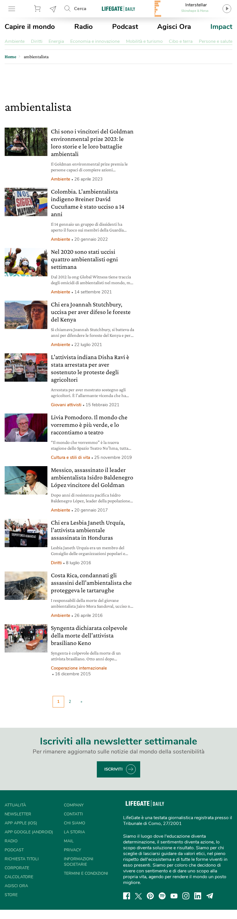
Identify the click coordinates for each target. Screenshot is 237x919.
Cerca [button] (80, 8)
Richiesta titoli (22, 859)
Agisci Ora (174, 26)
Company (74, 805)
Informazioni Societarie (78, 861)
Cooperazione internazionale (79, 668)
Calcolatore (19, 877)
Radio (83, 26)
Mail (69, 841)
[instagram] (185, 895)
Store (38, 8)
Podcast (125, 26)
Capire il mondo (30, 26)
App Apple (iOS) (21, 823)
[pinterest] (150, 895)
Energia (56, 41)
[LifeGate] (118, 8)
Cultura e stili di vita (70, 457)
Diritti (36, 41)
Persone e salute (215, 41)
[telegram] (209, 895)
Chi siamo (74, 823)
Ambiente (15, 41)
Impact (221, 26)
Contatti (73, 814)
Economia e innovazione (95, 41)
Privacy (72, 850)
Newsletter (53, 8)
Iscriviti (113, 769)
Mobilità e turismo (144, 41)
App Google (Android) (29, 832)
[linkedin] (197, 895)
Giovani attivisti (66, 405)
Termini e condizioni (86, 873)
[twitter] (138, 895)
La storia (74, 832)
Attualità (15, 805)
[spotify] (162, 895)
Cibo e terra (180, 41)
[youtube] (174, 895)
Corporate (17, 868)
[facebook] (126, 895)
